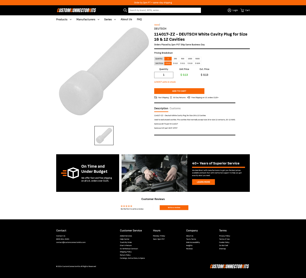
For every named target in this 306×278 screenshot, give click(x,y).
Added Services (126, 236)
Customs (175, 108)
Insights (189, 245)
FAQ (139, 19)
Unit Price (184, 69)
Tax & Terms (191, 239)
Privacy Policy (224, 236)
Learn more (203, 182)
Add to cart (179, 91)
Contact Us (60, 236)
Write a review (174, 207)
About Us (126, 19)
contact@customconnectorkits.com (71, 242)
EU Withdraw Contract (129, 249)
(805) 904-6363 (62, 239)
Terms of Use (224, 239)
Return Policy (125, 255)
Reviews (189, 249)
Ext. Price (204, 69)
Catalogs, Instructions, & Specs (132, 258)
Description (161, 108)
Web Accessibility (193, 242)
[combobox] (164, 10)
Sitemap (222, 249)
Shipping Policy (126, 252)
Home (156, 25)
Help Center (124, 239)
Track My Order (126, 242)
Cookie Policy (224, 242)
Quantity (163, 69)
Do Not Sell (223, 245)
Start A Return (126, 245)
